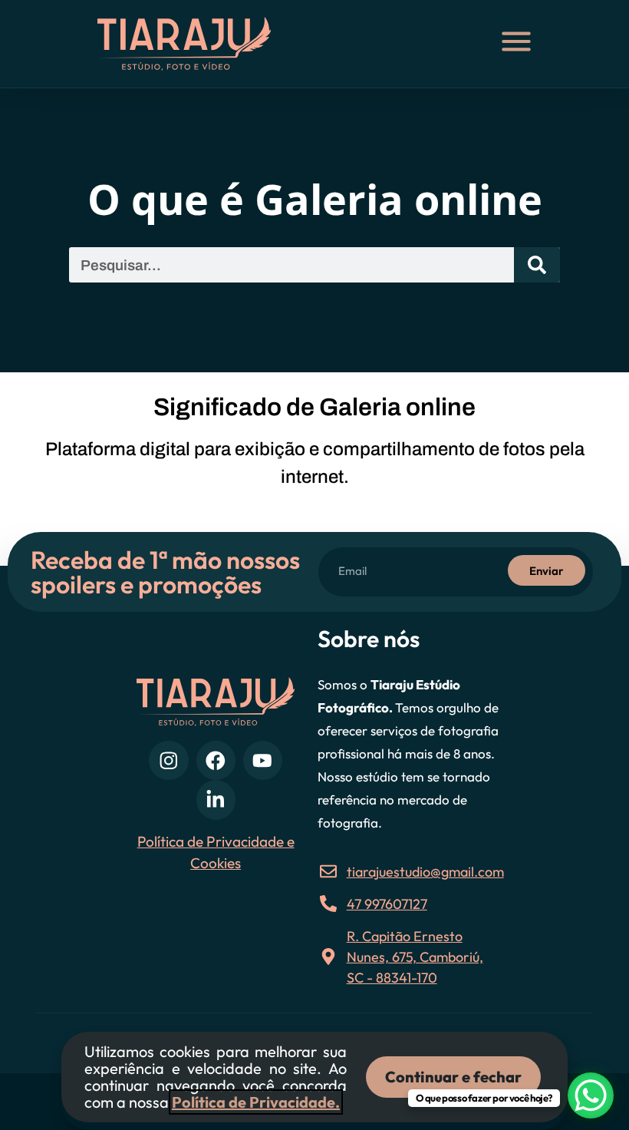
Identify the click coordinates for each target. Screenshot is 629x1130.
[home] (199, 44)
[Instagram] (168, 760)
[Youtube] (262, 760)
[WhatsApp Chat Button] (591, 1095)
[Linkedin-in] (215, 799)
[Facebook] (215, 760)
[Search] (537, 264)
